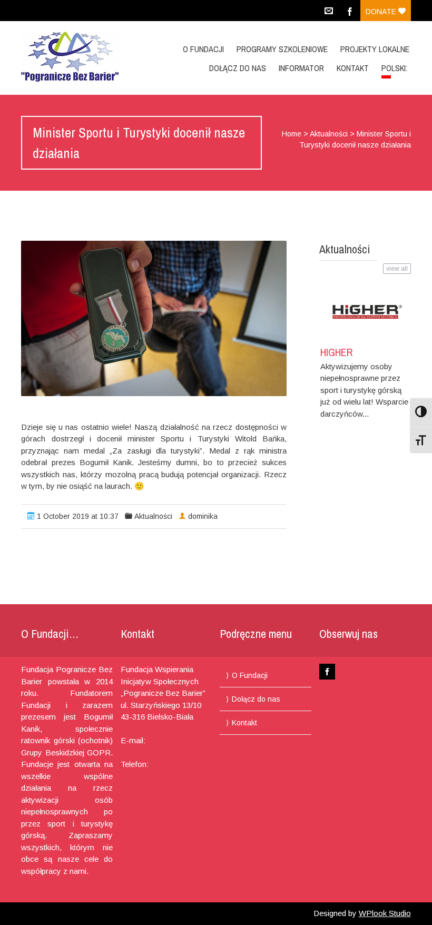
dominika (203, 516)
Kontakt (353, 68)
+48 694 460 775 (179, 764)
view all (397, 268)
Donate (382, 11)
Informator (301, 68)
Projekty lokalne (374, 49)
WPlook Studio (385, 913)
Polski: (395, 68)
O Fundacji (203, 49)
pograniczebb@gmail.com (166, 752)
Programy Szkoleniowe (282, 49)
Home (291, 134)
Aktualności (329, 134)
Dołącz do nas (237, 68)
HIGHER (336, 352)
